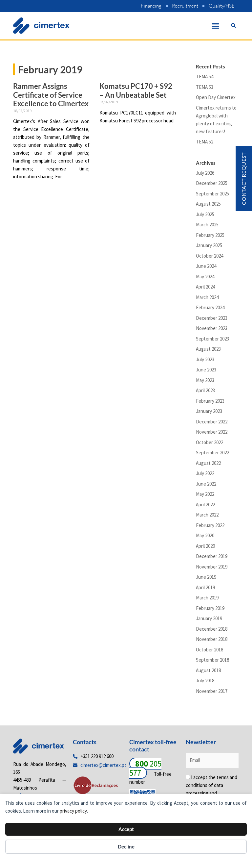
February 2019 (210, 608)
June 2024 (206, 266)
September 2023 (212, 339)
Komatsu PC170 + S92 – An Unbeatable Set (135, 90)
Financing (151, 6)
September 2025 (212, 193)
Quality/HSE (222, 6)
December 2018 (211, 629)
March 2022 (207, 515)
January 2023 (209, 411)
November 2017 (211, 691)
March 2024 (207, 297)
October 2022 (209, 442)
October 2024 (209, 256)
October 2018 (209, 649)
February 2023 (210, 401)
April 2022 (205, 504)
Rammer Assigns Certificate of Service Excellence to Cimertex (51, 95)
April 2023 (205, 390)
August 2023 (208, 349)
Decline (126, 846)
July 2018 (205, 680)
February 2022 (210, 525)
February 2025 (210, 235)
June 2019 (206, 577)
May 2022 (205, 494)
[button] (215, 25)
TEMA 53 (204, 87)
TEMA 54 (204, 76)
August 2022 (208, 463)
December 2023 (211, 318)
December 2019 (211, 556)
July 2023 (205, 359)
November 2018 (211, 639)
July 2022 (205, 473)
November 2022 (211, 432)
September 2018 (212, 660)
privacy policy (73, 811)
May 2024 (205, 276)
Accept (126, 829)
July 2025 (205, 214)
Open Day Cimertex (216, 97)
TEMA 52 (204, 142)
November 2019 (211, 567)
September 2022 (212, 452)
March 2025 (207, 224)
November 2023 (211, 328)
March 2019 (207, 597)
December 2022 (211, 421)
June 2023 (206, 369)
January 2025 (209, 245)
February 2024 (210, 307)
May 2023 (205, 380)
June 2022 (206, 484)
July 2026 (205, 173)
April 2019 (205, 587)
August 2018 (208, 670)
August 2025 (208, 204)
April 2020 (205, 546)
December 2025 (211, 183)
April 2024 (205, 287)
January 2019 (209, 618)
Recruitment (185, 6)
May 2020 (205, 535)
